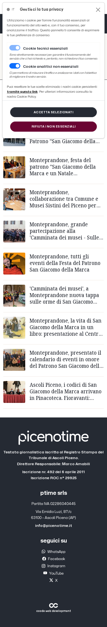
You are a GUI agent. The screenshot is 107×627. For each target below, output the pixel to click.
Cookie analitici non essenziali (50, 66)
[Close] (98, 9)
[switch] (14, 66)
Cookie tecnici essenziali (45, 48)
